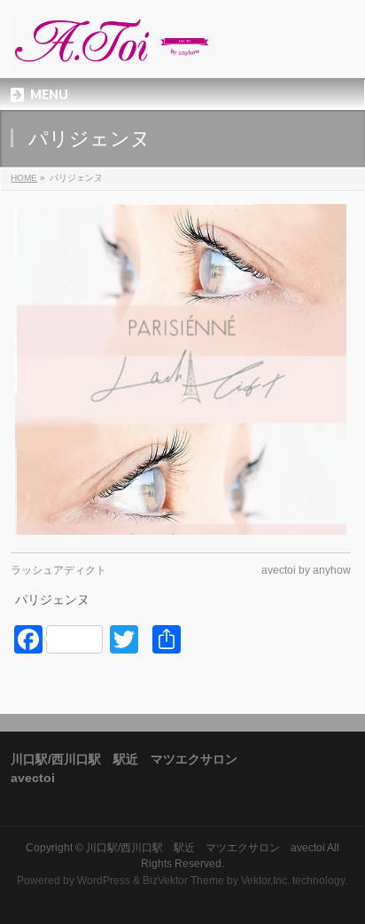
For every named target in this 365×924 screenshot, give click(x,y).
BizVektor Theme (183, 880)
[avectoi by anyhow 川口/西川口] (114, 49)
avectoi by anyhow (306, 570)
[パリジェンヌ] (180, 369)
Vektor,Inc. (265, 880)
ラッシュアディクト (58, 570)
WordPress (103, 880)
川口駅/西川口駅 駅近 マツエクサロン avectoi (205, 848)
